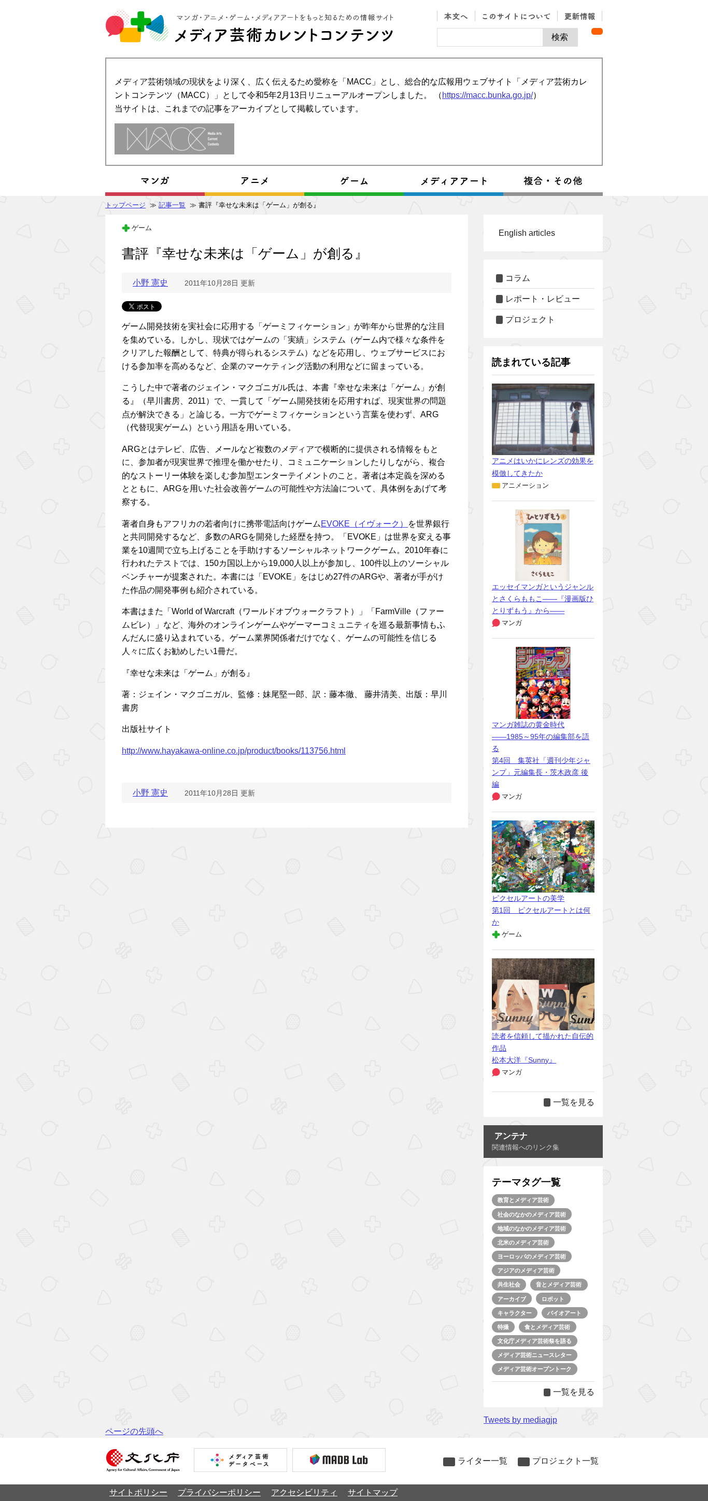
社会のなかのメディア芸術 (532, 1214)
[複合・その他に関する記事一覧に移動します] (553, 181)
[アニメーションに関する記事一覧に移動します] (254, 181)
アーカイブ (512, 1299)
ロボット (553, 1299)
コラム (517, 278)
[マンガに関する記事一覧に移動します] (155, 181)
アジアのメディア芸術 (526, 1270)
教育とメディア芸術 (523, 1200)
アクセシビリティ (304, 1492)
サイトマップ (373, 1492)
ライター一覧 (482, 1460)
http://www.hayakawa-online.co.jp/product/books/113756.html (234, 750)
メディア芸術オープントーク (535, 1369)
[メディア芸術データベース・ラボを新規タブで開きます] (339, 1461)
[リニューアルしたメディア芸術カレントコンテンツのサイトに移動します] (174, 139)
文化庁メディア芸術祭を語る (535, 1341)
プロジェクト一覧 (565, 1460)
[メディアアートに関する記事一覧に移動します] (453, 181)
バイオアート (564, 1313)
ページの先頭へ (134, 1431)
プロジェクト (530, 319)
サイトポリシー (138, 1492)
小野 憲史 (150, 282)
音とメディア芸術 (559, 1284)
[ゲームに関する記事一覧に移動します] (354, 181)
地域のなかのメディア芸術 (532, 1228)
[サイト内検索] (490, 37)
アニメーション (525, 485)
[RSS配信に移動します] (597, 31)
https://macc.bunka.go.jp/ (487, 95)
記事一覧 (172, 205)
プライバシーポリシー (219, 1492)
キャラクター (515, 1313)
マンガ (512, 623)
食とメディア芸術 (547, 1327)
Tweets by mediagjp (520, 1419)
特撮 (503, 1327)
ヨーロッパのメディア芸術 (532, 1256)
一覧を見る (573, 1102)
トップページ (125, 205)
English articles (527, 233)
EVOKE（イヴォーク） (364, 523)
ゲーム (142, 228)
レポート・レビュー (542, 298)
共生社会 (509, 1284)
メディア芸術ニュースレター (535, 1355)
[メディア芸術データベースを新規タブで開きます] (240, 1461)
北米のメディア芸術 (523, 1242)
